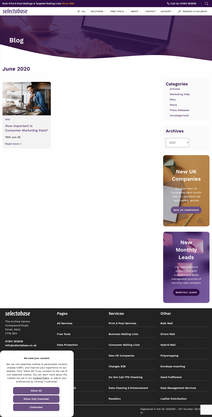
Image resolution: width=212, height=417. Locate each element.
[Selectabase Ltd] (19, 10)
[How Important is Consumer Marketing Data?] (26, 99)
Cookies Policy (41, 378)
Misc (7, 119)
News (173, 104)
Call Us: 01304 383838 (183, 3)
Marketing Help (180, 94)
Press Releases (179, 110)
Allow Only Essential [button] (36, 398)
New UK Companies (186, 210)
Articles (175, 88)
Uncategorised (179, 115)
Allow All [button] (36, 390)
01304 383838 (14, 341)
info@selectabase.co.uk (21, 345)
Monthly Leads (186, 292)
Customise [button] (36, 407)
